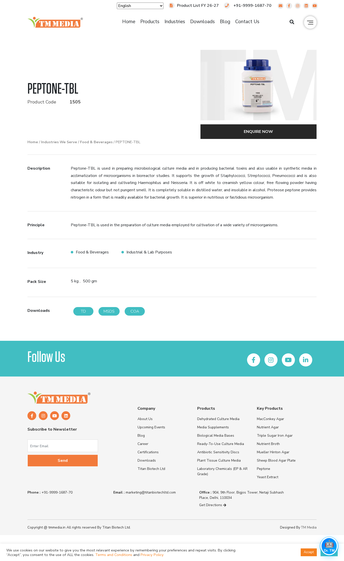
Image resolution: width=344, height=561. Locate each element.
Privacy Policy (152, 554)
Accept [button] (309, 552)
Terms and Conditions (113, 554)
